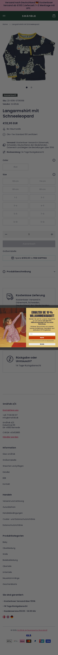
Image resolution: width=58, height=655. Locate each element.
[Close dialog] (57, 309)
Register (42, 338)
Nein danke (42, 344)
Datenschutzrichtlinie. (50, 340)
